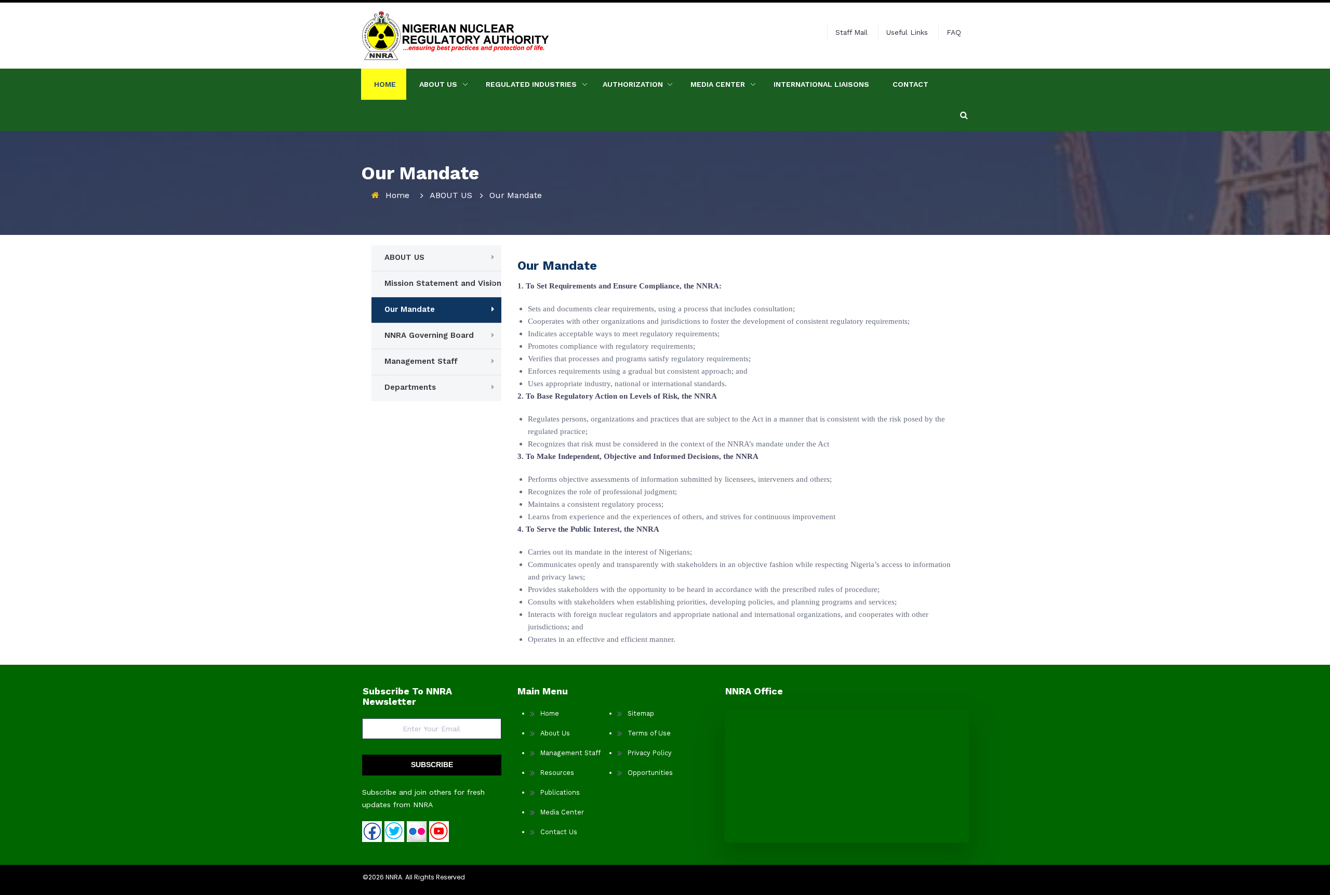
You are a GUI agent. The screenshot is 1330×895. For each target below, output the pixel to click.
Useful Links (907, 32)
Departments (410, 387)
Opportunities (650, 772)
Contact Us (558, 832)
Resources (557, 772)
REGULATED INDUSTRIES (531, 84)
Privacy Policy (650, 753)
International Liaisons (821, 84)
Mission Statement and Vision (442, 283)
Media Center (717, 84)
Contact (910, 84)
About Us (555, 733)
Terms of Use (649, 733)
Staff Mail (851, 32)
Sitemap (641, 713)
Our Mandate (409, 309)
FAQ (954, 32)
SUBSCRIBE (432, 764)
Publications (560, 792)
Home (385, 84)
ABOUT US (438, 84)
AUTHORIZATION (633, 84)
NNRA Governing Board (429, 335)
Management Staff (421, 361)
